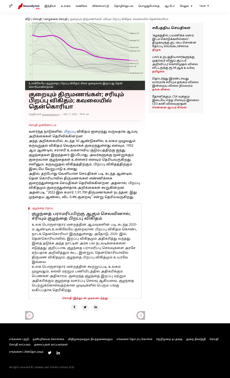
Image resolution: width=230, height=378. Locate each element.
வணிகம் (81, 6)
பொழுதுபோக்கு (149, 6)
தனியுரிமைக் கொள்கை (48, 339)
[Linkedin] (95, 307)
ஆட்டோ (170, 6)
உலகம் (66, 6)
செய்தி (37, 19)
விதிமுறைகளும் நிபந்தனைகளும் (90, 339)
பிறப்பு (70, 132)
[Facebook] (74, 307)
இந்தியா (50, 6)
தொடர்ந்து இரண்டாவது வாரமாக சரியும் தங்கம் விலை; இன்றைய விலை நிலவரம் (175, 82)
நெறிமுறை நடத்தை (169, 339)
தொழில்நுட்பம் (123, 6)
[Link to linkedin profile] (58, 352)
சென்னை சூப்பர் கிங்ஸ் (169, 107)
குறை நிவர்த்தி (196, 339)
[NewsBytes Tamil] (29, 6)
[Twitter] (85, 307)
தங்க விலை (161, 89)
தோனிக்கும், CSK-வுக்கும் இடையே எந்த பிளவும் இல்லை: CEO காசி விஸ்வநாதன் (175, 100)
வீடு (27, 19)
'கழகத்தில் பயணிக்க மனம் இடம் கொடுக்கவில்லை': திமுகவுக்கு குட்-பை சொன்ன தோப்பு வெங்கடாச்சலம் (174, 41)
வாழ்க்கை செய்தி (56, 19)
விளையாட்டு (100, 6)
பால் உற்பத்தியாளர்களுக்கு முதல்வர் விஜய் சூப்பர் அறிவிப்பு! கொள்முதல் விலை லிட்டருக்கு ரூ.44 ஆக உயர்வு (175, 62)
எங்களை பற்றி (19, 339)
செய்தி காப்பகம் (20, 344)
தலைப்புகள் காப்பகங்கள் (51, 344)
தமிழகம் (158, 71)
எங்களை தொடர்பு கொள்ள (134, 339)
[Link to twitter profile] (49, 352)
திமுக (156, 50)
